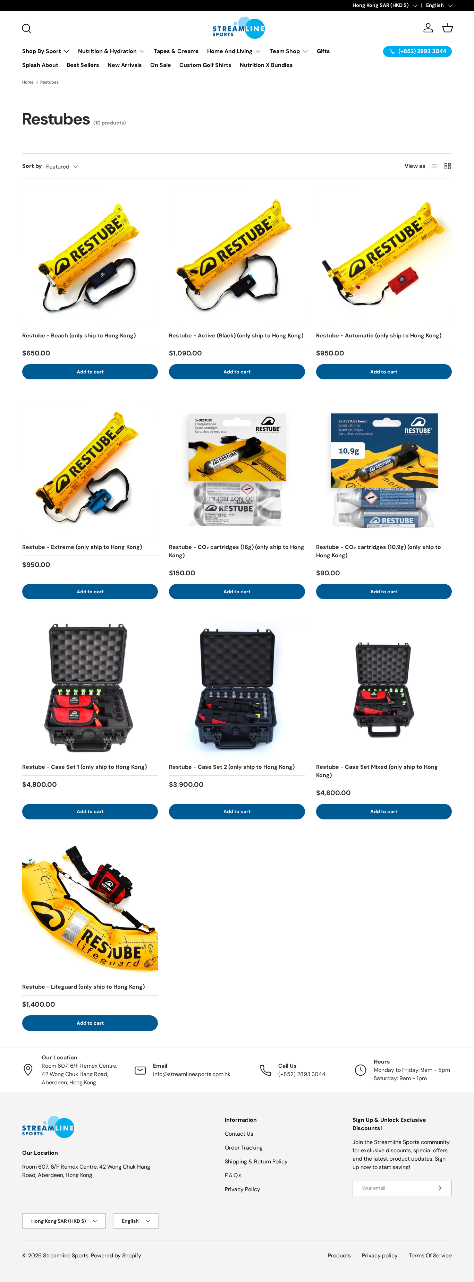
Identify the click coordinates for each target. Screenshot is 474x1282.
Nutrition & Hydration (107, 51)
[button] (447, 27)
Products (339, 1255)
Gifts (323, 51)
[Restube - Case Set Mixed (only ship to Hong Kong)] (384, 689)
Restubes (49, 82)
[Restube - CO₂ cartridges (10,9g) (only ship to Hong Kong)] (384, 469)
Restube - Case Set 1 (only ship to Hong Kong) (84, 767)
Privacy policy (380, 1255)
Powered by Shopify (116, 1255)
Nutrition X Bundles (266, 65)
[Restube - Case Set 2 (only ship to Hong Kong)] (237, 689)
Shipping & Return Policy (256, 1161)
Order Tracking (244, 1147)
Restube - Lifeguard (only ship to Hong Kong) (83, 986)
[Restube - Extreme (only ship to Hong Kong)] (90, 469)
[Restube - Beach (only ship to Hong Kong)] (90, 258)
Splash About (40, 65)
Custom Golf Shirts (205, 65)
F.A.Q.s (233, 1175)
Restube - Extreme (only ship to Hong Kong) (82, 547)
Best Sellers (83, 65)
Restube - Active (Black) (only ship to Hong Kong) (236, 335)
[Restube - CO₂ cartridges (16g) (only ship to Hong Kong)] (237, 469)
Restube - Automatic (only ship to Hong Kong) (378, 335)
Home (28, 82)
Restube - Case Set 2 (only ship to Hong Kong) (232, 767)
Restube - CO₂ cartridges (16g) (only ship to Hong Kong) (236, 551)
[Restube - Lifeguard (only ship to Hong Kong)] (90, 909)
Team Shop (285, 51)
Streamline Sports (65, 1255)
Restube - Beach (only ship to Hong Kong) (79, 335)
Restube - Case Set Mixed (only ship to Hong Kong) (377, 771)
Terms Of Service (430, 1255)
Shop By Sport (41, 51)
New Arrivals (125, 65)
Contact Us (239, 1133)
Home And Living (230, 51)
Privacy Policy (242, 1189)
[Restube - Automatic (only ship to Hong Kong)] (384, 258)
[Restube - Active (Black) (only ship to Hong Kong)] (237, 258)
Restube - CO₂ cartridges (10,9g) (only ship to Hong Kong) (378, 551)
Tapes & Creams (176, 51)
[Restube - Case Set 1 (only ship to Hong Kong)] (90, 689)
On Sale (160, 65)
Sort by (32, 166)
